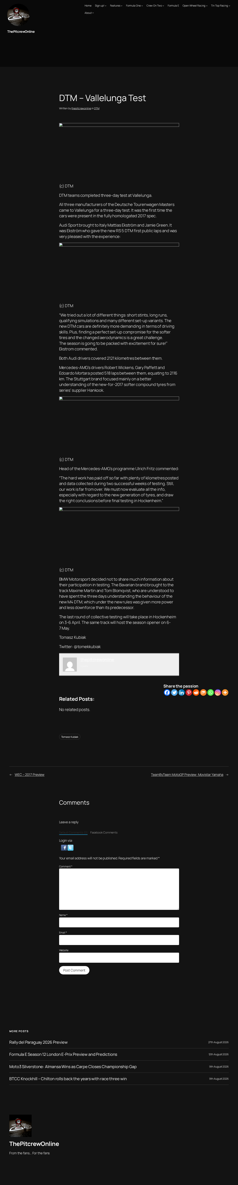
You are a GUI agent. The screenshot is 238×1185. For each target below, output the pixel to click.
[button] (64, 847)
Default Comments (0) (73, 832)
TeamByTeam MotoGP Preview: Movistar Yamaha (187, 774)
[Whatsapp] (210, 692)
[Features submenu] (121, 5)
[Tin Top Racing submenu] (229, 5)
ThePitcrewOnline (21, 31)
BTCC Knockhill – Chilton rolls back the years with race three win (68, 1078)
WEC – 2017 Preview (29, 774)
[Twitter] (174, 692)
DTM (96, 108)
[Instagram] (218, 692)
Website (63, 950)
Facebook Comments (104, 832)
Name (63, 915)
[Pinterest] (189, 692)
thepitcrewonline (81, 108)
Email (63, 932)
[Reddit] (196, 692)
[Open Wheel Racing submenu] (207, 5)
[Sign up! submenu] (105, 5)
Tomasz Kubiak (69, 737)
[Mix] (203, 692)
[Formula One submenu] (142, 5)
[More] (225, 692)
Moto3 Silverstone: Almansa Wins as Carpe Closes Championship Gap (73, 1066)
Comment (65, 866)
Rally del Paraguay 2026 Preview (38, 1042)
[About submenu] (93, 12)
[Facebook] (167, 692)
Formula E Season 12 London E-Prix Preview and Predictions (63, 1054)
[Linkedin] (181, 692)
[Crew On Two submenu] (163, 5)
